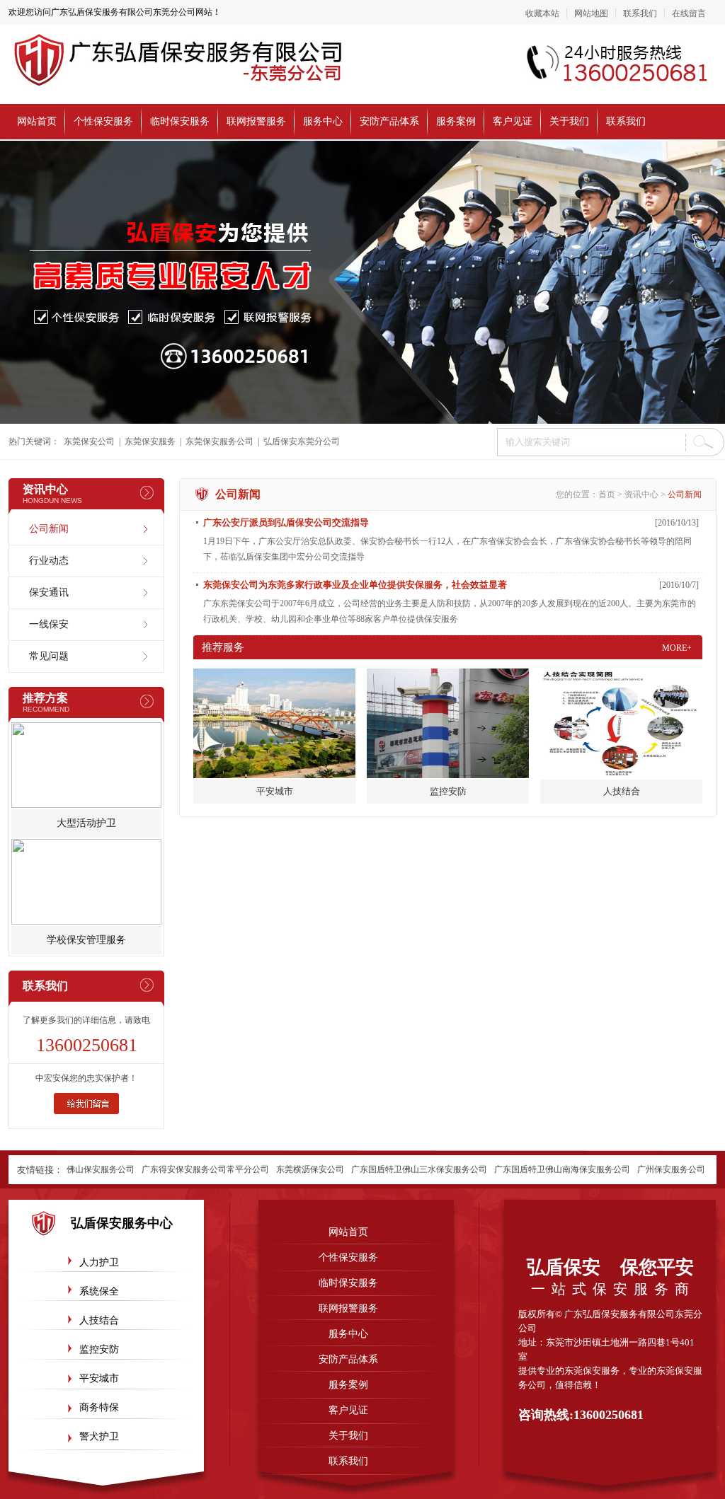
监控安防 (99, 1349)
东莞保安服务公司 (219, 441)
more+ (677, 648)
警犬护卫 (99, 1436)
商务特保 (99, 1407)
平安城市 (99, 1378)
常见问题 (49, 656)
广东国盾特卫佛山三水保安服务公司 (419, 1169)
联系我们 (640, 13)
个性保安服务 (103, 121)
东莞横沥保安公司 (310, 1169)
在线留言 (689, 13)
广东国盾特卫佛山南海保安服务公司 (562, 1169)
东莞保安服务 (150, 441)
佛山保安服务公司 (101, 1169)
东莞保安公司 (89, 441)
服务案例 (456, 121)
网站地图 (591, 13)
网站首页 (37, 121)
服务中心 (323, 121)
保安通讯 (49, 592)
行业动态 (49, 560)
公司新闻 (49, 528)
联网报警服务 (256, 121)
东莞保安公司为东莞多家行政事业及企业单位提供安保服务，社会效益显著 (355, 584)
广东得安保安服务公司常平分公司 (205, 1169)
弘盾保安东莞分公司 (301, 441)
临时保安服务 (180, 121)
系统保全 (99, 1291)
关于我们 (569, 121)
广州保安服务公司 (671, 1169)
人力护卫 (99, 1262)
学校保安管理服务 (86, 939)
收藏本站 (542, 13)
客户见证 (512, 121)
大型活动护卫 (86, 823)
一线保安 (49, 624)
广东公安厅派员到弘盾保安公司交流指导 (286, 522)
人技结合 (99, 1320)
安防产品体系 (389, 121)
